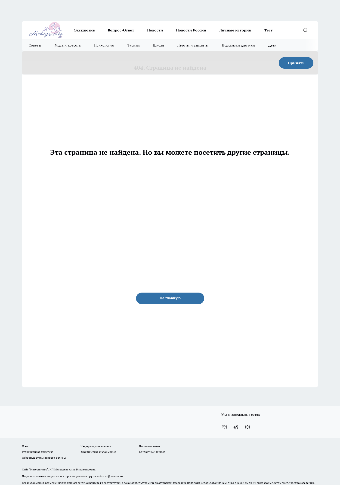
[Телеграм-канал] (236, 427)
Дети (272, 45)
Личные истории (235, 30)
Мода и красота (68, 45)
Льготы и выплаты (192, 45)
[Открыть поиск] (305, 30)
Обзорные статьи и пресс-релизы (44, 457)
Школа (158, 45)
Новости (155, 30)
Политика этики (149, 446)
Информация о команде (96, 446)
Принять (296, 63)
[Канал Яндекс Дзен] (247, 427)
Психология (104, 45)
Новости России (191, 30)
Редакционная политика (37, 452)
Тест (268, 30)
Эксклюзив (84, 30)
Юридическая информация (98, 452)
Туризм (133, 45)
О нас (25, 446)
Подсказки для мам (238, 45)
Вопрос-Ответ (121, 30)
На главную (170, 298)
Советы (35, 45)
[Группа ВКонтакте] (224, 427)
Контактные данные (152, 452)
